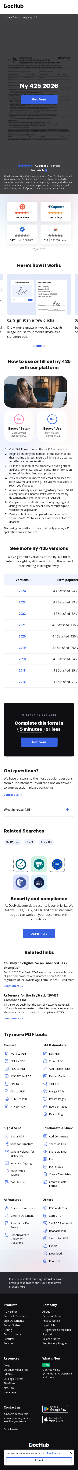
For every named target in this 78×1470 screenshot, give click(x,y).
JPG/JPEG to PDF (20, 1076)
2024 (22, 591)
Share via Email (58, 1151)
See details (37, 170)
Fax (51, 1159)
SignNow (9, 1383)
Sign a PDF (17, 1136)
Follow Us (13, 1429)
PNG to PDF (18, 1068)
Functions (10, 1343)
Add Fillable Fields (60, 1068)
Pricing (8, 1330)
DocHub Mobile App (16, 1369)
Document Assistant (22, 1208)
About (46, 1311)
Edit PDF (54, 1053)
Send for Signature (21, 1144)
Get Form (39, 99)
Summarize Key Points (20, 1225)
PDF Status (56, 1166)
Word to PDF (18, 1053)
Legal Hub (48, 1325)
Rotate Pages (57, 1099)
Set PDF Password (60, 1223)
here (22, 1286)
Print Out (54, 1261)
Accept (39, 1460)
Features (9, 1339)
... (53, 1453)
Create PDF (56, 1061)
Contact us (11, 794)
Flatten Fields (57, 1076)
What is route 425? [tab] (18, 810)
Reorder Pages (58, 1106)
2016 (22, 682)
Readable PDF (57, 1231)
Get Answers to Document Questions (19, 1239)
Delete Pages (57, 1114)
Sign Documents (14, 1320)
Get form (39, 742)
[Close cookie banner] (71, 1453)
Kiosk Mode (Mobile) (17, 1172)
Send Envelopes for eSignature (22, 1153)
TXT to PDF (17, 1061)
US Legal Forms (13, 1379)
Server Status (12, 1325)
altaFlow (9, 1388)
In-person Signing (21, 1163)
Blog (6, 1365)
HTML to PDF (18, 1099)
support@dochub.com (16, 1414)
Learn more (39, 933)
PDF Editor (10, 1311)
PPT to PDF (17, 1084)
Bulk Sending (18, 1182)
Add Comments (58, 1136)
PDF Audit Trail (58, 1208)
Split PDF (54, 1084)
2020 (22, 636)
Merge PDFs (56, 1091)
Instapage (10, 1392)
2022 (22, 614)
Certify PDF (56, 1215)
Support (47, 1334)
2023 (22, 602)
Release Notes (51, 1339)
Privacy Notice (51, 1320)
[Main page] (13, 6)
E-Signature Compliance (57, 1330)
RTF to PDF (17, 1106)
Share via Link (57, 1144)
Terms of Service (52, 1316)
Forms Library (12, 1334)
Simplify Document (22, 1215)
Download (55, 1253)
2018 (22, 659)
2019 (22, 648)
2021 (22, 625)
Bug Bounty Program (55, 1343)
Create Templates (60, 1174)
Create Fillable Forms (57, 1184)
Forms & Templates (16, 1316)
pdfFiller (8, 1374)
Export (53, 1246)
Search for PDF (58, 1238)
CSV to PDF (17, 1091)
